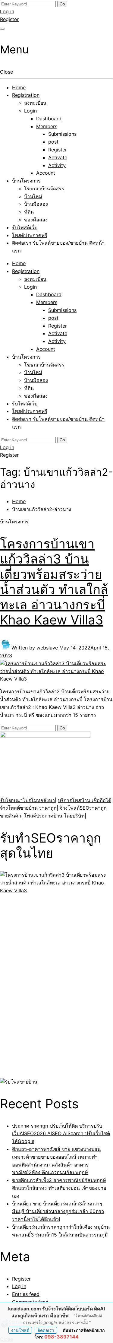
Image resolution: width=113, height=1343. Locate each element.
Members (46, 126)
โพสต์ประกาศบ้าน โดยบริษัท (54, 816)
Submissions (62, 134)
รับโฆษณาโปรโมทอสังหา (27, 800)
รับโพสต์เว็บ (24, 227)
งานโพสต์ (20, 1330)
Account (45, 173)
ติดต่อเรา (45, 1330)
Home (19, 87)
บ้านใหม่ (33, 196)
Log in (7, 11)
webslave (47, 648)
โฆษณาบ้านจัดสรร (44, 189)
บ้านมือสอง (36, 204)
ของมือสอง (36, 220)
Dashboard (48, 119)
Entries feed (25, 1294)
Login (30, 111)
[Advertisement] (37, 985)
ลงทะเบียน (35, 103)
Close (6, 72)
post (53, 142)
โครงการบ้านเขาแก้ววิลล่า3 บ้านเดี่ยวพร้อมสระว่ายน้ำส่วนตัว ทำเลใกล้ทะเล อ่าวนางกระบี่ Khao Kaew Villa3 (54, 581)
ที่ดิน (29, 212)
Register (9, 19)
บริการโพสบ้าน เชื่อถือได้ (84, 800)
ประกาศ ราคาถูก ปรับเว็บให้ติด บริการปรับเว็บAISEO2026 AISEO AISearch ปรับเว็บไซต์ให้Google (61, 1134)
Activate (57, 157)
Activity (57, 165)
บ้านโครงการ (26, 181)
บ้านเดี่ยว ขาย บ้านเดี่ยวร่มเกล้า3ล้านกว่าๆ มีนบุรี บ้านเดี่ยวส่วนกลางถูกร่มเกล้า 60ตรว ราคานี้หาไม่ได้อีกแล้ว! (58, 1211)
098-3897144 (61, 1337)
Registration (25, 95)
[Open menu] (2, 29)
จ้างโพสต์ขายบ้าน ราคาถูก (28, 808)
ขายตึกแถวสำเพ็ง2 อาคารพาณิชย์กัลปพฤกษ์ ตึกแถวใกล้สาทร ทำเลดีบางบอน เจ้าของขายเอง (59, 1188)
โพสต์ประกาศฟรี (29, 235)
